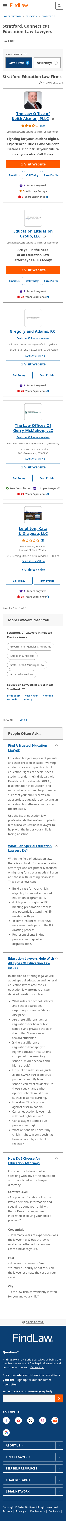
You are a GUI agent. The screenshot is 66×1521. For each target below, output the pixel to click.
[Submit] (59, 1398)
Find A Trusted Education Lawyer (27, 747)
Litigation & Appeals (22, 655)
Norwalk (12, 699)
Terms (7, 1511)
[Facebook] (6, 1420)
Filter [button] (10, 40)
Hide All (22, 720)
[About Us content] (59, 1445)
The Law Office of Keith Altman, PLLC (31, 116)
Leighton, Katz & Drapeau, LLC (33, 531)
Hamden (48, 695)
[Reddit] (54, 1420)
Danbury (27, 699)
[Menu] (4, 5)
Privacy (20, 1511)
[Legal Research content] (59, 1480)
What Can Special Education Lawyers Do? (30, 848)
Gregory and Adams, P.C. (33, 331)
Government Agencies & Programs (30, 646)
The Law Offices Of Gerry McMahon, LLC (33, 428)
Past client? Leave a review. (33, 338)
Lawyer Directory (12, 16)
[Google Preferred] (6, 1432)
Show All (8, 720)
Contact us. (37, 1367)
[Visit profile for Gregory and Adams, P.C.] (33, 318)
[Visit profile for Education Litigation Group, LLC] (33, 218)
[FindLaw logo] (20, 5)
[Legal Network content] (59, 1491)
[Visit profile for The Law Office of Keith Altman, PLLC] (33, 100)
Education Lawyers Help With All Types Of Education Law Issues (31, 963)
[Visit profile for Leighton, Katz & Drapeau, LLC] (33, 515)
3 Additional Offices (33, 561)
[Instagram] (42, 1420)
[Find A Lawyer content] (59, 1457)
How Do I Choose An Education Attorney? (24, 1160)
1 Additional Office (34, 355)
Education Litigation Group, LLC (33, 233)
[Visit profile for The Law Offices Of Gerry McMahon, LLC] (33, 412)
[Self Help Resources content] (59, 1468)
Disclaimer (36, 1511)
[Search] (59, 6)
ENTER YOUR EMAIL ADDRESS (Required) (27, 1391)
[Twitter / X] (30, 1420)
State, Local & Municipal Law (27, 665)
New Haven (31, 695)
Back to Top (35, 1322)
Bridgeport (13, 695)
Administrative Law (21, 674)
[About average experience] (47, 197)
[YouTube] (18, 1420)
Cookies (53, 1511)
